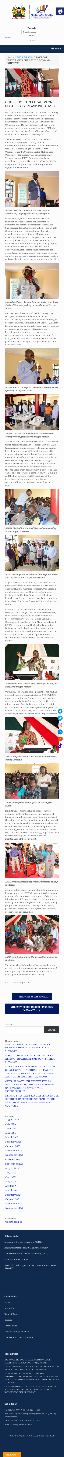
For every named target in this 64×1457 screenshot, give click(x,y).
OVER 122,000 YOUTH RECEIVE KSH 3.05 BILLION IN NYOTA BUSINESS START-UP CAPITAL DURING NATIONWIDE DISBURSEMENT (30, 1389)
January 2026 (12, 1146)
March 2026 (11, 1137)
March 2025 (11, 1190)
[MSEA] (32, 12)
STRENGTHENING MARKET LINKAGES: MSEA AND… (32, 1008)
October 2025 (12, 1159)
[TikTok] (60, 746)
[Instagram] (60, 725)
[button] (60, 11)
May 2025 (10, 1181)
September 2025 (14, 1163)
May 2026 (10, 1133)
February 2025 (13, 1194)
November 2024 (14, 1208)
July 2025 (10, 1172)
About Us (9, 1308)
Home (10, 57)
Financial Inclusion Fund (16, 1259)
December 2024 (13, 1203)
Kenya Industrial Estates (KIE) (19, 1337)
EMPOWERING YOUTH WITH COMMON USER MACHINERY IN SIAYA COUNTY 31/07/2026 (28, 1047)
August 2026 (12, 1119)
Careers (8, 1320)
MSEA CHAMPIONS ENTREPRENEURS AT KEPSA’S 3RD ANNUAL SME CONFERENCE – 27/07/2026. (31, 1059)
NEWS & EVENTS (23, 57)
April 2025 (10, 1186)
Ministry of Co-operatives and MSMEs (23, 1242)
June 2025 (10, 1177)
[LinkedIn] (60, 732)
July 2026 (10, 1124)
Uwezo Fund (10, 1326)
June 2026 (10, 1128)
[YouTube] (60, 739)
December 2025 (13, 1150)
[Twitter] (60, 718)
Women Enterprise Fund (16, 1331)
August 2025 (12, 1168)
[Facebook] (60, 711)
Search (9, 1024)
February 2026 (13, 1141)
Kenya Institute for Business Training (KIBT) (26, 1254)
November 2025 (14, 1155)
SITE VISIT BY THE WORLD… (32, 996)
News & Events (11, 1314)
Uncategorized (22, 982)
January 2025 (12, 1199)
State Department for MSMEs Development (26, 1248)
